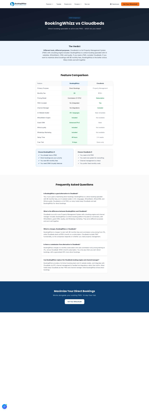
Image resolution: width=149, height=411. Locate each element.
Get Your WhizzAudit (130, 4)
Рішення (48, 4)
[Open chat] (4, 406)
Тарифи (58, 4)
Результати (67, 4)
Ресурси (77, 4)
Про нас (87, 4)
